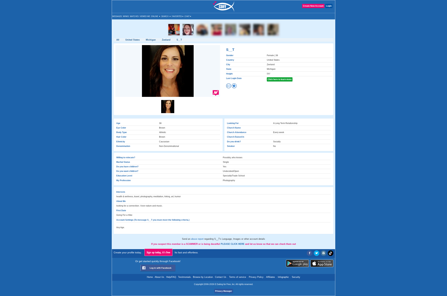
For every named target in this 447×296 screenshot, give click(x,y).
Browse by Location (203, 277)
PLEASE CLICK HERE (233, 244)
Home (150, 277)
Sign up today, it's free (158, 252)
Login (329, 6)
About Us (159, 277)
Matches (134, 16)
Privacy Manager (223, 291)
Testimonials (184, 277)
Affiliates (270, 277)
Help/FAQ (171, 277)
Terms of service (237, 277)
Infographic (283, 277)
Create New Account (313, 6)
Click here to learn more (280, 79)
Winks (126, 16)
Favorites (177, 16)
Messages (117, 16)
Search (165, 16)
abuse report (197, 239)
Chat (187, 16)
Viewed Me (145, 16)
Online (155, 16)
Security (296, 277)
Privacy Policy (256, 277)
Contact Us (220, 277)
